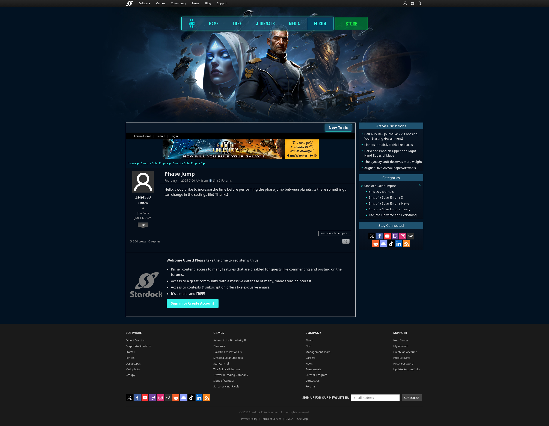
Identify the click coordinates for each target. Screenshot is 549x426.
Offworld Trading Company (230, 375)
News (195, 3)
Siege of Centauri (224, 381)
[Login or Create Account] (405, 3)
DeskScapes (133, 363)
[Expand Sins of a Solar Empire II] (366, 198)
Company (313, 333)
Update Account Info (406, 369)
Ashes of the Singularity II (229, 340)
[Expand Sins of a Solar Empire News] (366, 204)
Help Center (400, 340)
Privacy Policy (249, 419)
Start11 (130, 352)
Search (161, 136)
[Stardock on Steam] (410, 236)
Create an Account (405, 352)
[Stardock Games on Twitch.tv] (395, 236)
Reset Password (403, 363)
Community (178, 3)
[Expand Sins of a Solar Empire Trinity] (366, 209)
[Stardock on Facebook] (379, 236)
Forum (320, 23)
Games (160, 3)
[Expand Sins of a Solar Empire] (362, 186)
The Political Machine (226, 369)
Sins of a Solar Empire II (187, 163)
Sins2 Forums (222, 180)
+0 (143, 225)
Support (222, 3)
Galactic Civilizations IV (227, 352)
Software (144, 3)
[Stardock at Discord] (383, 244)
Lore (237, 23)
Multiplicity (133, 369)
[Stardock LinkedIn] (399, 244)
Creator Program (316, 375)
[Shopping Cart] (412, 3)
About (310, 340)
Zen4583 (143, 197)
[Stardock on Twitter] (372, 236)
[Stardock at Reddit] (376, 244)
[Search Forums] (419, 3)
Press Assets (313, 369)
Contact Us (313, 381)
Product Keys (401, 358)
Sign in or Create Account (192, 303)
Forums (310, 386)
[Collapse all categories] (419, 185)
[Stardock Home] (129, 3)
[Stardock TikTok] (391, 244)
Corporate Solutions (138, 346)
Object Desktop (135, 340)
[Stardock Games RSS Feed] (406, 244)
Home (132, 163)
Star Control (221, 363)
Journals (265, 23)
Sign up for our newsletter (325, 397)
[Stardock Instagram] (403, 236)
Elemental (219, 346)
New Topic (338, 127)
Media (294, 23)
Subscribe (411, 398)
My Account (401, 346)
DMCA (289, 419)
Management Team (318, 352)
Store (351, 23)
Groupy (130, 375)
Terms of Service (271, 419)
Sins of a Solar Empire (154, 163)
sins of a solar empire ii (334, 233)
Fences (130, 358)
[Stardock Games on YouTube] (387, 236)
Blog (208, 3)
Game (214, 23)
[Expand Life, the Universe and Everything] (366, 215)
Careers (310, 358)
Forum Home (142, 136)
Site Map (302, 419)
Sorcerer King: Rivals (226, 386)
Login (174, 136)
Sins (188, 23)
